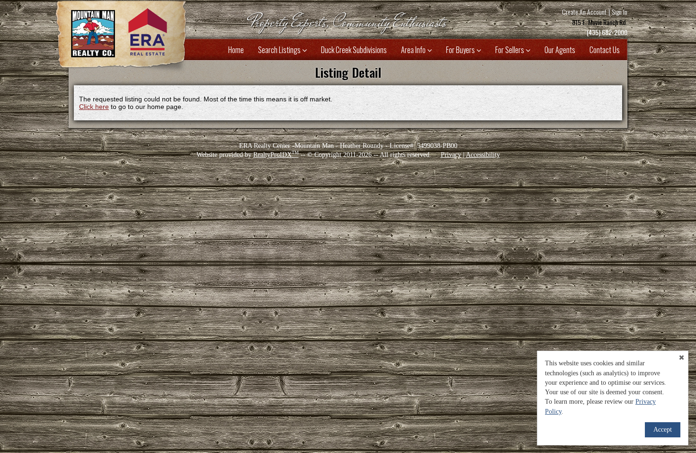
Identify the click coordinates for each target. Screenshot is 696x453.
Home (236, 49)
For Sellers (510, 49)
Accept (662, 429)
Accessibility (483, 154)
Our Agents (559, 49)
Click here (94, 106)
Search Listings (280, 49)
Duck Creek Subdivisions (354, 49)
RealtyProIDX (276, 154)
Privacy (451, 154)
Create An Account (584, 12)
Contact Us (604, 49)
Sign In (619, 12)
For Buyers (461, 49)
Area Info (414, 49)
